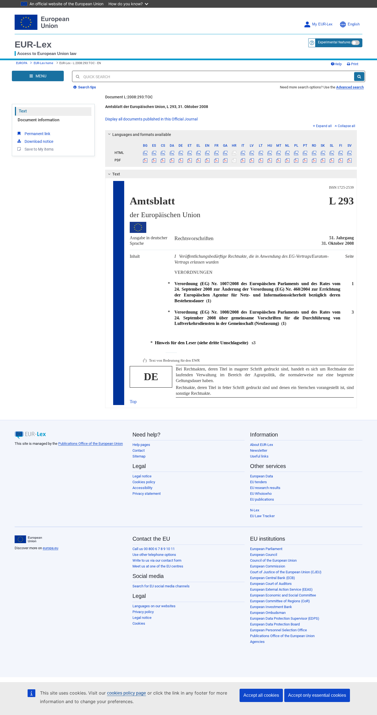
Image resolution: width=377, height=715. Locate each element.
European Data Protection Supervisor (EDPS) (284, 618)
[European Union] (28, 539)
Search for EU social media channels (161, 586)
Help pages (141, 445)
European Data (261, 476)
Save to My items (39, 149)
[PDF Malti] (278, 160)
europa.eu (50, 548)
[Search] (359, 76)
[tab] (231, 134)
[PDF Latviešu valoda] (252, 160)
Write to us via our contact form (156, 560)
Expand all (324, 126)
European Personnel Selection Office (278, 630)
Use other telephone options (154, 555)
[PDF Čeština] (163, 160)
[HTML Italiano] (243, 152)
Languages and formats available (141, 134)
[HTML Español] (154, 152)
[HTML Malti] (278, 152)
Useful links (259, 456)
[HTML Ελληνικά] (198, 152)
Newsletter (258, 450)
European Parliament (266, 549)
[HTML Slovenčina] (322, 152)
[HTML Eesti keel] (189, 152)
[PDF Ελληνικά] (198, 160)
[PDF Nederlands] (287, 160)
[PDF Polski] (296, 160)
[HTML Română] (314, 152)
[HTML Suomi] (340, 152)
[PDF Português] (305, 160)
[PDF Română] (314, 160)
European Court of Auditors (271, 584)
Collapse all (346, 126)
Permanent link (37, 134)
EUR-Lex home (43, 63)
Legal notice (142, 476)
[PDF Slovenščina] (331, 160)
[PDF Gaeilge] (225, 160)
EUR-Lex (33, 44)
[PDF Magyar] (269, 160)
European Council (263, 555)
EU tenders (258, 482)
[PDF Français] (216, 160)
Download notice (39, 141)
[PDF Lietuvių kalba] (260, 160)
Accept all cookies (261, 695)
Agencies (257, 642)
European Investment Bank (271, 607)
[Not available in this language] (234, 152)
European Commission (267, 566)
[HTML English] (207, 152)
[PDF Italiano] (243, 160)
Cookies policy (143, 482)
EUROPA (21, 63)
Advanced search (350, 87)
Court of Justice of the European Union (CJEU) (286, 572)
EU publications (262, 499)
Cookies (138, 623)
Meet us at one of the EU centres (157, 566)
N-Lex (254, 510)
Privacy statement (146, 493)
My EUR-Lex (322, 24)
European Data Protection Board (275, 624)
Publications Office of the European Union (90, 443)
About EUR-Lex (261, 445)
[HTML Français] (216, 152)
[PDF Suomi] (340, 160)
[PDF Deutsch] (180, 160)
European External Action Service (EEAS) (281, 589)
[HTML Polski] (296, 152)
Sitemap (138, 456)
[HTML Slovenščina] (331, 152)
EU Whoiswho (261, 493)
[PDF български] (145, 160)
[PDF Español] (154, 160)
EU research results (265, 488)
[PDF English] (207, 160)
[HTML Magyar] (269, 152)
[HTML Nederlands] (287, 152)
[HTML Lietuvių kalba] (260, 152)
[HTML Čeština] (163, 152)
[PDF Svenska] (349, 160)
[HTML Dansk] (172, 152)
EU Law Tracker (262, 516)
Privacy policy (143, 612)
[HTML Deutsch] (180, 152)
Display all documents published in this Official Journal (151, 119)
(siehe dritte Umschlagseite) (201, 342)
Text (23, 111)
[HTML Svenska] (349, 152)
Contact (138, 450)
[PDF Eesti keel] (189, 160)
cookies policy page (126, 693)
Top (133, 401)
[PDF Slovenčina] (322, 160)
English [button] (354, 24)
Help (338, 64)
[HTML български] (145, 152)
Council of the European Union (273, 560)
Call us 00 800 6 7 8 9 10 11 (153, 549)
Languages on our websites (154, 606)
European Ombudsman (268, 613)
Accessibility (142, 488)
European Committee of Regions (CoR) (280, 601)
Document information (38, 119)
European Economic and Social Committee (283, 595)
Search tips (86, 87)
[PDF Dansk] (172, 160)
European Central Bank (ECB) (272, 578)
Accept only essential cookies (317, 695)
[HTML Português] (305, 152)
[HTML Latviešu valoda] (252, 152)
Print (354, 64)
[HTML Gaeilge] (225, 152)
